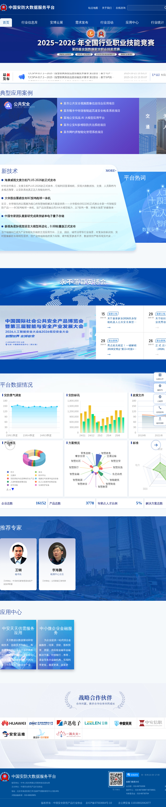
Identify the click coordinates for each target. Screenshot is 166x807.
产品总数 (55, 503)
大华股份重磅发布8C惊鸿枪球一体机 (28, 198)
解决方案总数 (154, 503)
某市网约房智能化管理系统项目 (83, 132)
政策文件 (138, 395)
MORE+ (111, 170)
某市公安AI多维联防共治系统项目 (85, 124)
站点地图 (93, 7)
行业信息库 (29, 22)
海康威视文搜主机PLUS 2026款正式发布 (30, 180)
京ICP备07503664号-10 (99, 803)
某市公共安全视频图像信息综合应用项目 (89, 103)
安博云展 (56, 22)
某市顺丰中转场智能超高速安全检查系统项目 (92, 110)
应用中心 (132, 22)
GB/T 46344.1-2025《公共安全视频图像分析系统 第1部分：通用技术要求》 (69, 79)
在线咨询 (121, 7)
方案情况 (74, 442)
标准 (135, 442)
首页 (6, 22)
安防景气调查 (12, 395)
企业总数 (7, 503)
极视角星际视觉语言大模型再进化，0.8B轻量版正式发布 (40, 226)
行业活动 (106, 22)
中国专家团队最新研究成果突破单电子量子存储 (34, 216)
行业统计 (157, 22)
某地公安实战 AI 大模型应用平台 (84, 117)
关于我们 (107, 7)
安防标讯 (74, 395)
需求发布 (81, 22)
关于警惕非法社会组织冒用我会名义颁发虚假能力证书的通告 (61, 74)
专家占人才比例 (107, 503)
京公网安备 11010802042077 (134, 803)
